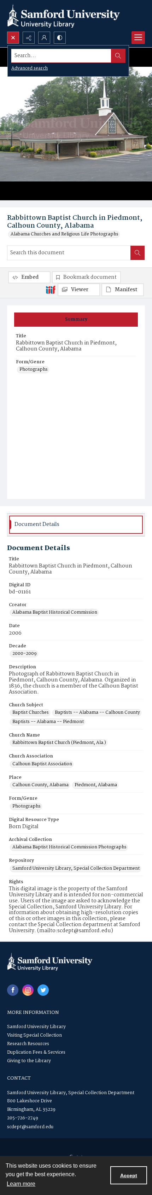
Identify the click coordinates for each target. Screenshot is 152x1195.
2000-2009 (24, 653)
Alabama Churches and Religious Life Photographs (64, 234)
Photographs (33, 369)
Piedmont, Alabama (96, 785)
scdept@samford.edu (30, 1127)
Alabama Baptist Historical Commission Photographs (69, 847)
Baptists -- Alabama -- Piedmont (48, 722)
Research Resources (28, 1044)
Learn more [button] (21, 1184)
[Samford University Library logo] (63, 16)
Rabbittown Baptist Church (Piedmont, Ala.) (59, 742)
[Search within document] (137, 253)
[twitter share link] (43, 990)
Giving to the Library (29, 1061)
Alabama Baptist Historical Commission (54, 612)
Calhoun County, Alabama (40, 785)
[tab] (76, 319)
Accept (128, 1175)
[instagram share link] (28, 990)
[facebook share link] (12, 990)
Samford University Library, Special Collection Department (76, 868)
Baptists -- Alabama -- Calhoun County (97, 712)
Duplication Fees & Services (36, 1052)
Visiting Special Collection (34, 1035)
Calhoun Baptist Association (42, 764)
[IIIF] (50, 289)
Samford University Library (36, 1027)
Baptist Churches (30, 712)
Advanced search (29, 68)
